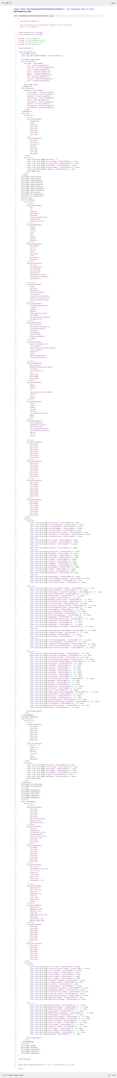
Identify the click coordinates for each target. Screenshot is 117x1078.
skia (83, 9)
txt (109, 1075)
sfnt (91, 9)
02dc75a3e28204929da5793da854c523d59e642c (45, 9)
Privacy (16, 1075)
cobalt (16, 9)
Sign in (113, 3)
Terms (21, 1075)
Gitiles (11, 1075)
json (113, 1075)
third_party (75, 9)
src (68, 9)
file (51, 16)
